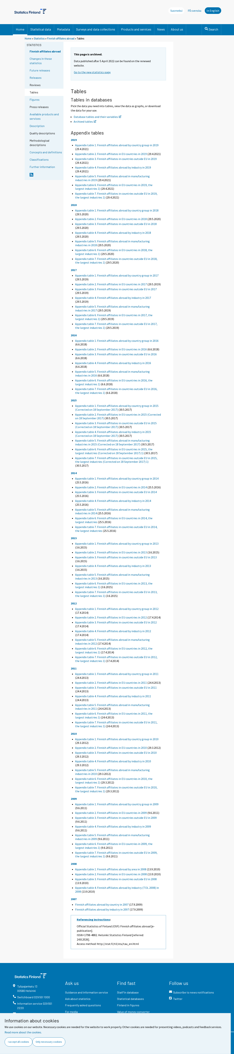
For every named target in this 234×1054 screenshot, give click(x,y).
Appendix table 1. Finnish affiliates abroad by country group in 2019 (116, 145)
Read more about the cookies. (23, 1032)
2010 (74, 733)
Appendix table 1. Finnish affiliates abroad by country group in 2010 (116, 739)
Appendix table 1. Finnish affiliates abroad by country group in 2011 (116, 674)
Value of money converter (133, 1011)
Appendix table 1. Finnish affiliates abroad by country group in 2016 (116, 340)
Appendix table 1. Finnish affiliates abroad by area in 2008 (110, 869)
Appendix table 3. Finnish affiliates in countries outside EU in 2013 (116, 557)
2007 (74, 899)
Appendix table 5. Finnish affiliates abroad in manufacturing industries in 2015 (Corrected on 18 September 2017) (112, 442)
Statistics (39, 38)
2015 (74, 400)
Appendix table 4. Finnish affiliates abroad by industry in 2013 (113, 566)
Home (20, 29)
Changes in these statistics (41, 61)
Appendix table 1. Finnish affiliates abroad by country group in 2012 (116, 609)
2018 (74, 205)
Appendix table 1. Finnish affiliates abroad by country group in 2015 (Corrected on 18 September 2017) (116, 407)
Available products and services (44, 116)
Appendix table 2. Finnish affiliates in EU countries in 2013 (111, 552)
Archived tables (83, 121)
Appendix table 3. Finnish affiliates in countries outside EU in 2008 (116, 879)
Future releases (40, 70)
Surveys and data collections (95, 29)
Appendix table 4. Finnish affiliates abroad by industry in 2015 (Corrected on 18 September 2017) (113, 434)
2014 (74, 473)
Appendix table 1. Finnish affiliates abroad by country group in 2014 (116, 478)
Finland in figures (128, 1005)
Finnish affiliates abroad (60, 38)
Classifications (39, 159)
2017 (74, 270)
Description (37, 126)
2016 (74, 335)
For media (71, 1011)
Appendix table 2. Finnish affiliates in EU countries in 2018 (111, 219)
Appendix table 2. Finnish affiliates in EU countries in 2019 (111, 154)
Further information (42, 167)
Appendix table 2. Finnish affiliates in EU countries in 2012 (111, 617)
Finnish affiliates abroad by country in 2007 (102, 904)
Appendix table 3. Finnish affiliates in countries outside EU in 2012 (116, 622)
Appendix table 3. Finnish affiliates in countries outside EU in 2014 (116, 492)
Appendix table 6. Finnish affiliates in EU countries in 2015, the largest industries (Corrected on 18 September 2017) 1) (113, 451)
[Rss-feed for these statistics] (46, 176)
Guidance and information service (86, 992)
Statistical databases (130, 998)
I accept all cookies (18, 1041)
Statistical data (40, 29)
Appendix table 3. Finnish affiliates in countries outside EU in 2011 (116, 687)
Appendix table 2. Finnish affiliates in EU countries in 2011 (111, 682)
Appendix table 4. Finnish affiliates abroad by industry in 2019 (113, 167)
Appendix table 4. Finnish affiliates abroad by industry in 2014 (113, 501)
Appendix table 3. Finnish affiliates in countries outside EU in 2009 (116, 818)
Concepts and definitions (46, 152)
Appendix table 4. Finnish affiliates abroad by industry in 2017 (113, 298)
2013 (74, 538)
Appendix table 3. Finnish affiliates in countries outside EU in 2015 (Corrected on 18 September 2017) (116, 425)
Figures (34, 99)
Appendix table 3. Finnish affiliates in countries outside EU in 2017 (116, 289)
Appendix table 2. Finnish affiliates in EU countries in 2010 (111, 748)
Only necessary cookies (49, 1041)
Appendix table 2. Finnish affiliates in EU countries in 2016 (111, 349)
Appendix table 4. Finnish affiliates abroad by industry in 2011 (113, 696)
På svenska (194, 10)
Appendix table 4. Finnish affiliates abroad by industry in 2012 (113, 631)
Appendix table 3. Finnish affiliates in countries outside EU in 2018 (116, 224)
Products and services (136, 29)
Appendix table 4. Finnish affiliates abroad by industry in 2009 (113, 826)
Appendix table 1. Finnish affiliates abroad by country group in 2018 (116, 210)
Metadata (63, 29)
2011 (74, 668)
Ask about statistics (77, 998)
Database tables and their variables (96, 117)
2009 (74, 799)
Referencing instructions (93, 919)
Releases (35, 77)
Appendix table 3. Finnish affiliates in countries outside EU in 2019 (116, 159)
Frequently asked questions (83, 1005)
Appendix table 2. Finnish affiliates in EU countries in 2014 (111, 487)
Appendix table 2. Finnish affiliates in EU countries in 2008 (111, 874)
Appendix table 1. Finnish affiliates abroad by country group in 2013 (116, 543)
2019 (74, 140)
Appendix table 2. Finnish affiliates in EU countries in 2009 (111, 813)
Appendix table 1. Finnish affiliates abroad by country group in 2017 (116, 275)
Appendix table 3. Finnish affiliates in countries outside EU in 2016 (116, 354)
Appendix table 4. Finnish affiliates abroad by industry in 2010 (113, 761)
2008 (74, 864)
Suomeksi (176, 10)
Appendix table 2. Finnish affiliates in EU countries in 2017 (111, 284)
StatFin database (128, 992)
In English (213, 10)
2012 (74, 603)
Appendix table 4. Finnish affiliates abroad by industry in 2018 (113, 232)
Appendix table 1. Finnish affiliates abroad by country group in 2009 (116, 804)
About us (177, 29)
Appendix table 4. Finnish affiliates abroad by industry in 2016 (113, 363)
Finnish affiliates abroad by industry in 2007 (102, 909)
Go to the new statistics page (92, 72)
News (161, 29)
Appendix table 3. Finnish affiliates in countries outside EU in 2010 (116, 752)
